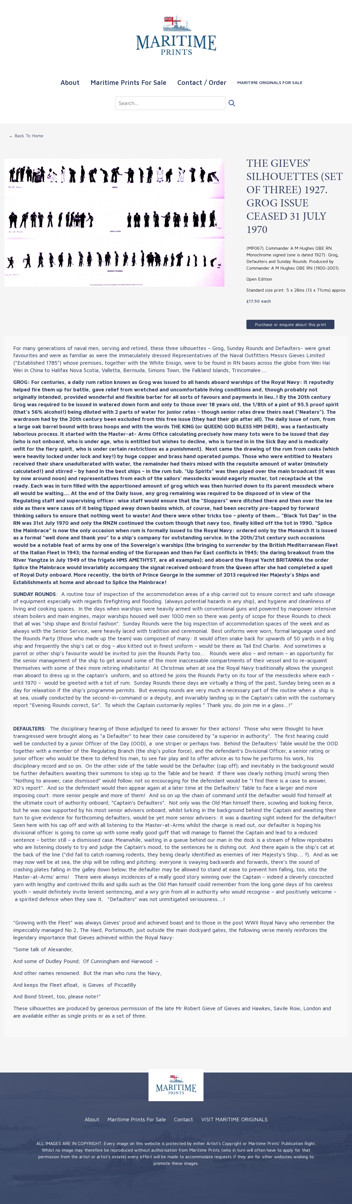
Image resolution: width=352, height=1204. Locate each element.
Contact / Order (201, 82)
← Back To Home (26, 135)
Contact (183, 1119)
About (70, 82)
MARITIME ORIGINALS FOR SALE (269, 82)
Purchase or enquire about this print (290, 324)
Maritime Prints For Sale (128, 82)
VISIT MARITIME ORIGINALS (234, 1119)
